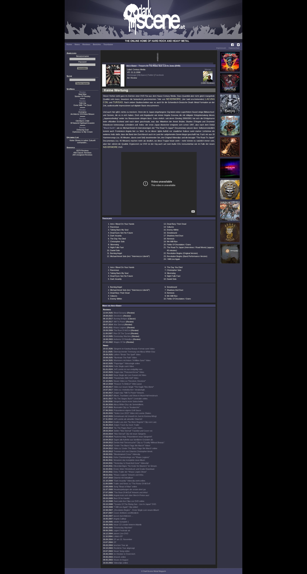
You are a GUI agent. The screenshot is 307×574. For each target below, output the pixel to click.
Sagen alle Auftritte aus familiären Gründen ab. (133, 440)
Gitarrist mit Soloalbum (123, 478)
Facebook (159, 75)
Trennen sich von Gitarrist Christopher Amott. (133, 451)
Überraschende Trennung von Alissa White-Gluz (134, 352)
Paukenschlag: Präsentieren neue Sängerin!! (133, 437)
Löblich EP (118, 536)
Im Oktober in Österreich (124, 554)
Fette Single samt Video (124, 366)
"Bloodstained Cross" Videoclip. (127, 454)
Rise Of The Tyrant (122, 333)
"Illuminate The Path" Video (125, 357)
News (77, 44)
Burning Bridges (120, 319)
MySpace (142, 75)
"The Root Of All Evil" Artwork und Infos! (131, 492)
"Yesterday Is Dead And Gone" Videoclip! (131, 463)
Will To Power (119, 322)
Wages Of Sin (120, 342)
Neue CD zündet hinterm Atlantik (128, 525)
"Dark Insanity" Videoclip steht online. (130, 481)
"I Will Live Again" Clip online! (126, 507)
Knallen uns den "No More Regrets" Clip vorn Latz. (135, 422)
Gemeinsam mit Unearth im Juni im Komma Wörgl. (135, 416)
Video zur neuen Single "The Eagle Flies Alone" (134, 387)
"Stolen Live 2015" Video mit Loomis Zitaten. (132, 413)
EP (115, 542)
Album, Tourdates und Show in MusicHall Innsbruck (136, 396)
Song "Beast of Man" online (125, 487)
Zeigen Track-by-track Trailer (126, 425)
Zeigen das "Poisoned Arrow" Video (129, 372)
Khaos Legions (120, 327)
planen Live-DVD (121, 533)
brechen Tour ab (121, 545)
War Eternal (119, 324)
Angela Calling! (120, 519)
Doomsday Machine (122, 336)
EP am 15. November (123, 539)
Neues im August (121, 560)
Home (69, 44)
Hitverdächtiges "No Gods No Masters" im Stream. (135, 466)
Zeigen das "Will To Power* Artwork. (129, 393)
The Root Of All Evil (122, 330)
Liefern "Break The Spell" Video (127, 354)
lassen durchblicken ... (123, 516)
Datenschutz (234, 48)
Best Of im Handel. (122, 498)
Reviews (86, 44)
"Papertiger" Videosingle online (127, 363)
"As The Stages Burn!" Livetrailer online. (131, 399)
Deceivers (118, 316)
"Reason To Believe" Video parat (128, 384)
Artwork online (120, 557)
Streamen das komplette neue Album (129, 460)
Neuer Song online (122, 551)
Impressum (221, 48)
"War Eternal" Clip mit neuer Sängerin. (130, 434)
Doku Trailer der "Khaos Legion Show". (130, 472)
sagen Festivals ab (122, 530)
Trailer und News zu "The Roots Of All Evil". (132, 483)
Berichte (97, 44)
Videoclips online (121, 563)
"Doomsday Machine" (123, 528)
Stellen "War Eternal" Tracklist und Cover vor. (133, 431)
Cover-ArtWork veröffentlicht (126, 513)
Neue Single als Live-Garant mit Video (130, 375)
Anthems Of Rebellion (123, 339)
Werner (208, 69)
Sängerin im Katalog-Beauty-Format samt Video (134, 349)
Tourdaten (108, 44)
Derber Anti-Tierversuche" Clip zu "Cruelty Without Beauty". (139, 442)
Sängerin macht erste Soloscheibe (128, 401)
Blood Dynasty (120, 313)
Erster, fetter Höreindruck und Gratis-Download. (134, 469)
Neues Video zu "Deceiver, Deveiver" (130, 381)
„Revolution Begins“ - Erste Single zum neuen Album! (136, 510)
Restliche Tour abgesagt (124, 548)
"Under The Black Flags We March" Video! (132, 445)
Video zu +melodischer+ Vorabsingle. (129, 390)
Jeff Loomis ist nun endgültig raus (128, 369)
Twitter (151, 75)
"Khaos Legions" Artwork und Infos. (129, 475)
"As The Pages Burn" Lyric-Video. (128, 428)
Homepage (131, 75)
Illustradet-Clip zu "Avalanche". (127, 407)
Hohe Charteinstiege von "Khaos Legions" (132, 457)
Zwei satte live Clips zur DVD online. (129, 501)
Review (82, 92)
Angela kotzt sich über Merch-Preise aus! (131, 495)
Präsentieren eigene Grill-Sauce (127, 410)
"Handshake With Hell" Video (126, 378)
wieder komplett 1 (121, 522)
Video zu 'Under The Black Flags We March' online (135, 448)
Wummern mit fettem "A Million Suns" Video (132, 360)
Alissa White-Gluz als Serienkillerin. (129, 404)
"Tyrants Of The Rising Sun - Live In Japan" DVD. (135, 504)
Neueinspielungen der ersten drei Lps (130, 489)
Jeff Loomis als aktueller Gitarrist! (128, 419)
